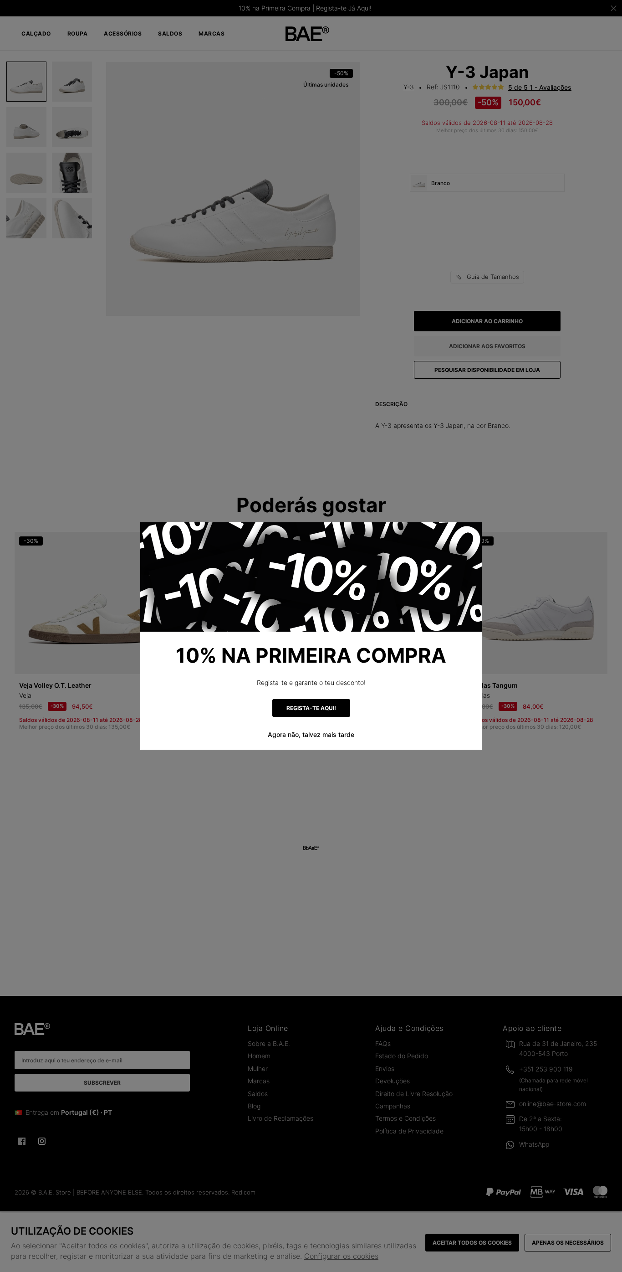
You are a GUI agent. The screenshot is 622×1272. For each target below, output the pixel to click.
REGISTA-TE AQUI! (311, 708)
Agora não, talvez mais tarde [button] (311, 734)
